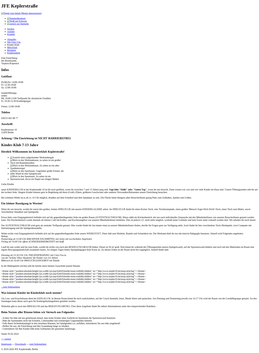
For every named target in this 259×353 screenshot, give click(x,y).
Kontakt (11, 34)
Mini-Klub (12, 47)
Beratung (11, 50)
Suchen (10, 29)
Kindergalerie (13, 53)
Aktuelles (11, 39)
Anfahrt (11, 31)
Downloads (20, 344)
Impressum (6, 344)
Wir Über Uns (14, 42)
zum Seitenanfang (37, 344)
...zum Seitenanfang (10, 287)
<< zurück (6, 339)
